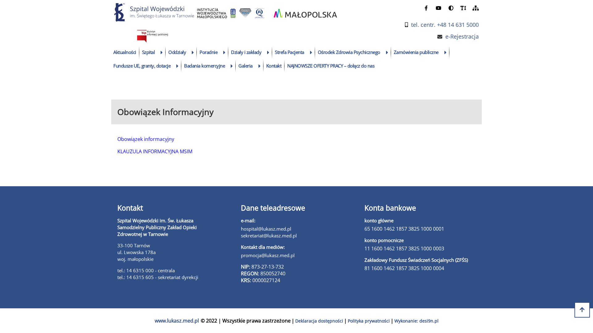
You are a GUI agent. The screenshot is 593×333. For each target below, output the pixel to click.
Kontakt (274, 66)
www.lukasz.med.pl (177, 320)
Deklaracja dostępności (319, 321)
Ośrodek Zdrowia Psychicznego (349, 52)
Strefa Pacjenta (289, 52)
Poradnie (208, 52)
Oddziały (177, 52)
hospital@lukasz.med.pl (266, 229)
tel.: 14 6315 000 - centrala (146, 270)
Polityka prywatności (369, 321)
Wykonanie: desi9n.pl (416, 321)
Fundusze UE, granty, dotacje (141, 66)
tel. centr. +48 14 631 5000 (445, 25)
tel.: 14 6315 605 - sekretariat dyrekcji (157, 277)
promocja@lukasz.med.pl (268, 255)
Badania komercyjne (204, 66)
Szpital (148, 52)
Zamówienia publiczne (416, 52)
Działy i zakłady (246, 52)
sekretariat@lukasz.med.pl (269, 235)
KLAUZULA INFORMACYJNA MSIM (154, 151)
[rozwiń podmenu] (162, 52)
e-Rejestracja (462, 36)
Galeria (245, 66)
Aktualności (124, 52)
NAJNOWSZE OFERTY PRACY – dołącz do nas (330, 66)
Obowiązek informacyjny (145, 139)
